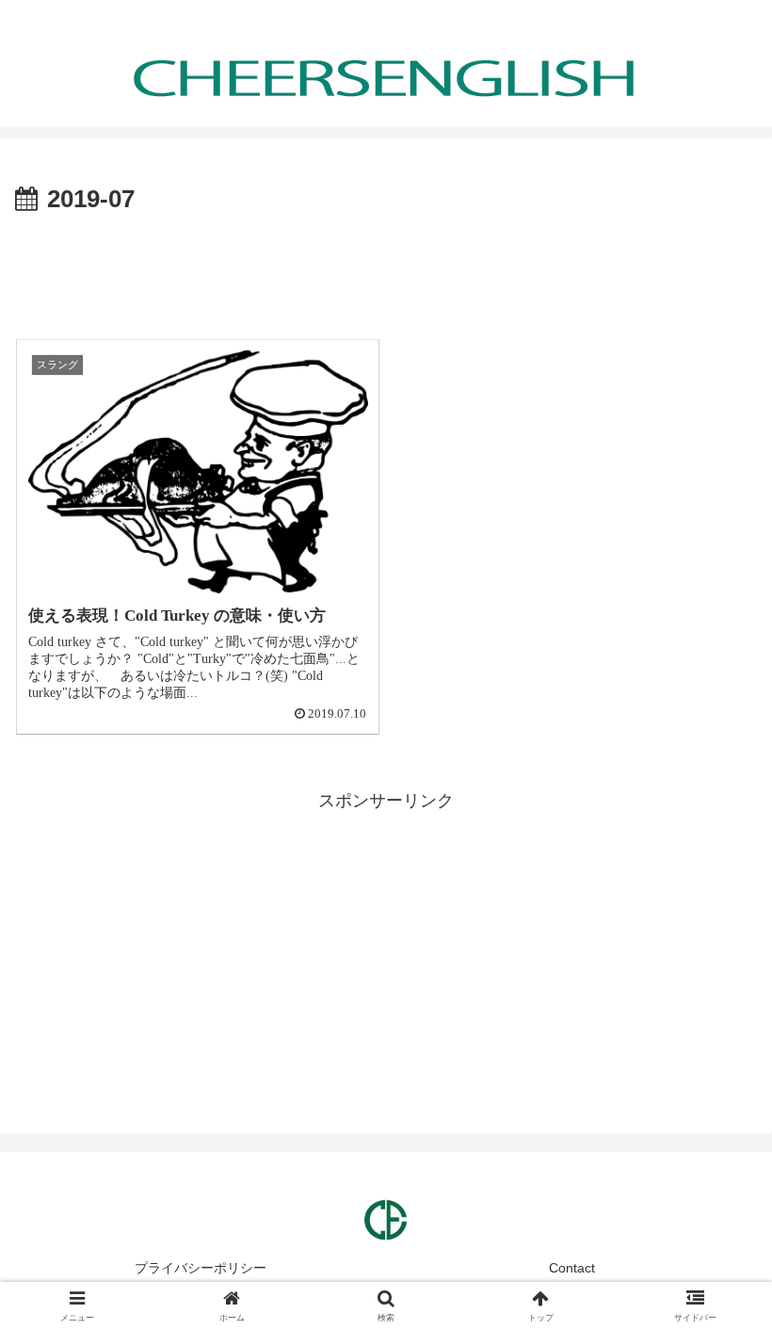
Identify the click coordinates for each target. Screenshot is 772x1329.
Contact (572, 1267)
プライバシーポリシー (200, 1267)
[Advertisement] (386, 272)
